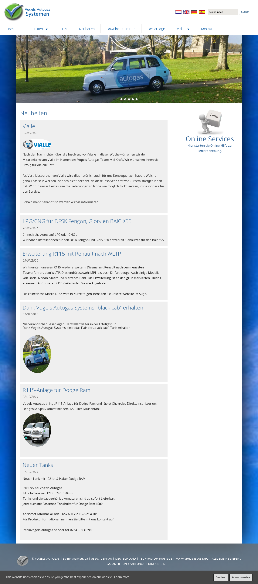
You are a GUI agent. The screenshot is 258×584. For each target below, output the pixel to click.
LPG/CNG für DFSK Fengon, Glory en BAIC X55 (77, 221)
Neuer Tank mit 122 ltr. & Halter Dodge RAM (69, 491)
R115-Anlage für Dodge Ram (56, 389)
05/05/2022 (30, 133)
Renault (109, 267)
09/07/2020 (30, 260)
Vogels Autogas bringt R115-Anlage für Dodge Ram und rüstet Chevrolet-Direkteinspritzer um (90, 406)
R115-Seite (63, 283)
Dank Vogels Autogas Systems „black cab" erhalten (83, 307)
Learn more (121, 577)
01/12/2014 (30, 472)
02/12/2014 (30, 397)
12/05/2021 (30, 228)
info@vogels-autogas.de (40, 530)
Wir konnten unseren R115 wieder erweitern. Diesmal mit (63, 267)
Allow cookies (241, 577)
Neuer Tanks (38, 464)
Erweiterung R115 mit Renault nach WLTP (72, 253)
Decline (220, 577)
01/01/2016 (30, 314)
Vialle (29, 126)
